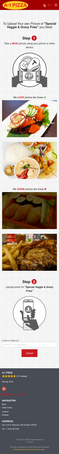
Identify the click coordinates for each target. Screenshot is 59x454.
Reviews (5, 415)
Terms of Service (34, 449)
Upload (29, 353)
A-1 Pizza (7, 372)
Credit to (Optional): (10, 340)
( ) (51, 5)
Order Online (7, 407)
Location (5, 411)
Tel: (10, 428)
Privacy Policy (19, 449)
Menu (4, 404)
